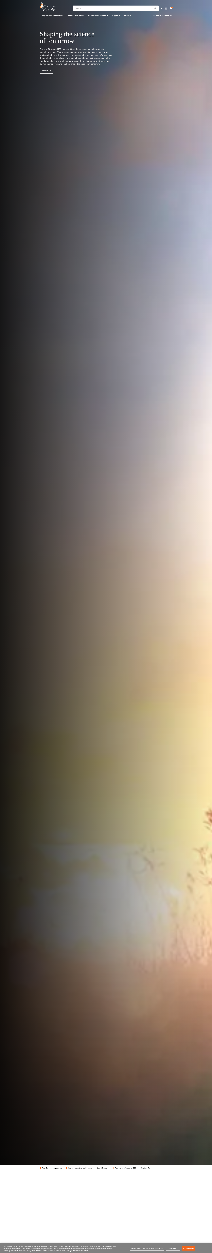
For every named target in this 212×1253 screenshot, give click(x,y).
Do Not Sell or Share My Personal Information (147, 1248)
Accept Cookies (188, 1248)
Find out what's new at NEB (125, 1168)
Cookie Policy (26, 1251)
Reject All (172, 1248)
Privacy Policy (71, 1251)
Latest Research (103, 1168)
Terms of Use (83, 1251)
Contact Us (145, 1168)
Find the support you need (52, 1168)
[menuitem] (52, 16)
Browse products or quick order (80, 1168)
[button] (155, 8)
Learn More (46, 71)
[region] (106, 1248)
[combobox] (113, 8)
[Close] (208, 1247)
